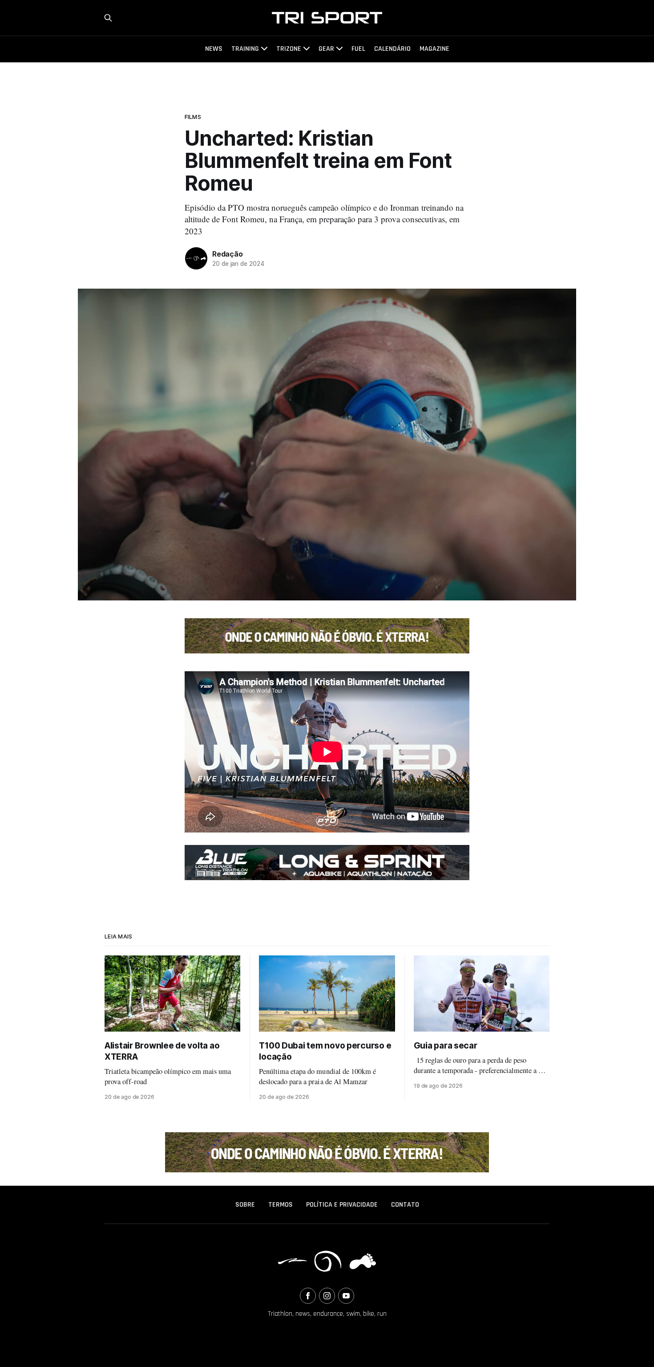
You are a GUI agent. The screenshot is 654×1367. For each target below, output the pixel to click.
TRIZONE (288, 48)
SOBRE (245, 1204)
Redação (227, 253)
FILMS (193, 116)
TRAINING (245, 48)
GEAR (326, 48)
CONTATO (405, 1204)
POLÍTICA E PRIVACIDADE (342, 1204)
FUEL (358, 48)
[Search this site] (108, 18)
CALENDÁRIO (392, 48)
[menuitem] (245, 1205)
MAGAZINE (434, 48)
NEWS (213, 48)
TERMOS (280, 1204)
